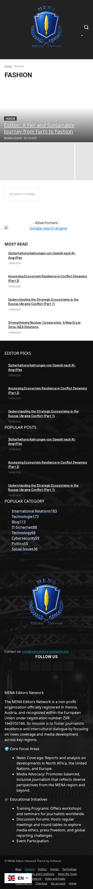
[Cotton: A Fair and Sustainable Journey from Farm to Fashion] (46, 113)
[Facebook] (35, 666)
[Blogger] (24, 666)
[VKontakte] (68, 666)
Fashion (10, 118)
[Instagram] (57, 666)
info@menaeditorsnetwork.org (45, 651)
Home (8, 66)
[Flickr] (46, 666)
